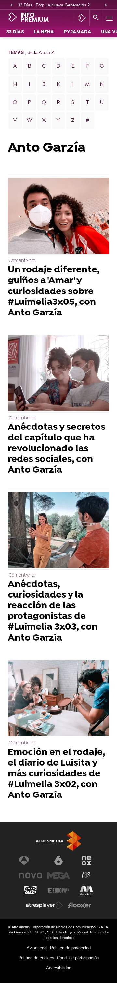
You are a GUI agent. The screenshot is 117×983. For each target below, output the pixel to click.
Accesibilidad (58, 968)
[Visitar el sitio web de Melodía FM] (86, 890)
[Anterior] (11, 5)
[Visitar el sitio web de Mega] (58, 875)
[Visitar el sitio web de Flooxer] (79, 905)
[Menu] (108, 18)
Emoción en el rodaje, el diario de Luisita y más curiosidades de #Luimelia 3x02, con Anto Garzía (56, 774)
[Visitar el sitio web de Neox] (86, 860)
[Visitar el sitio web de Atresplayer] (44, 905)
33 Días (25, 5)
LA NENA (44, 32)
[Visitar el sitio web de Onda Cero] (30, 890)
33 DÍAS (15, 32)
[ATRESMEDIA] (58, 841)
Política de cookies (36, 957)
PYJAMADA (77, 32)
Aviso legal (37, 947)
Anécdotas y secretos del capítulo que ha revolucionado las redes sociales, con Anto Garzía (56, 449)
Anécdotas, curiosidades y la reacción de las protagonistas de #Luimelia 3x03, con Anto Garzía (53, 611)
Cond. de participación (78, 957)
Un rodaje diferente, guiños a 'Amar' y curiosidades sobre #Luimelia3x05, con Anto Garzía (53, 291)
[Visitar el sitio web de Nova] (30, 875)
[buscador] (95, 18)
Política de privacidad (70, 947)
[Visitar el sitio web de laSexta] (58, 860)
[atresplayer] (82, 18)
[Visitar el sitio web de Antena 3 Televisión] (30, 860)
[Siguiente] (105, 5)
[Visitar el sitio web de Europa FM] (58, 890)
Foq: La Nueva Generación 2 (63, 5)
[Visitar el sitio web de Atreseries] (86, 875)
